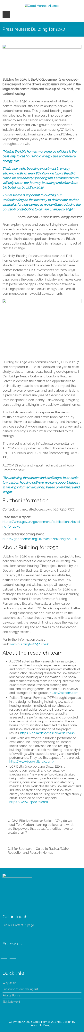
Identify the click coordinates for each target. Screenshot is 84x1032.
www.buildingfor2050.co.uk (29, 644)
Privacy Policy (11, 995)
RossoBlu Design (41, 1025)
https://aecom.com (64, 693)
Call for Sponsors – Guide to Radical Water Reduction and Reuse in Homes (38, 850)
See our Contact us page (18, 925)
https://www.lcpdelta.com (28, 802)
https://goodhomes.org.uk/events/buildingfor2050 (40, 539)
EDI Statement (11, 1001)
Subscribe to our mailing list (20, 989)
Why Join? (9, 982)
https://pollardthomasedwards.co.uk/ (48, 733)
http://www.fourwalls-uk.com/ (31, 761)
